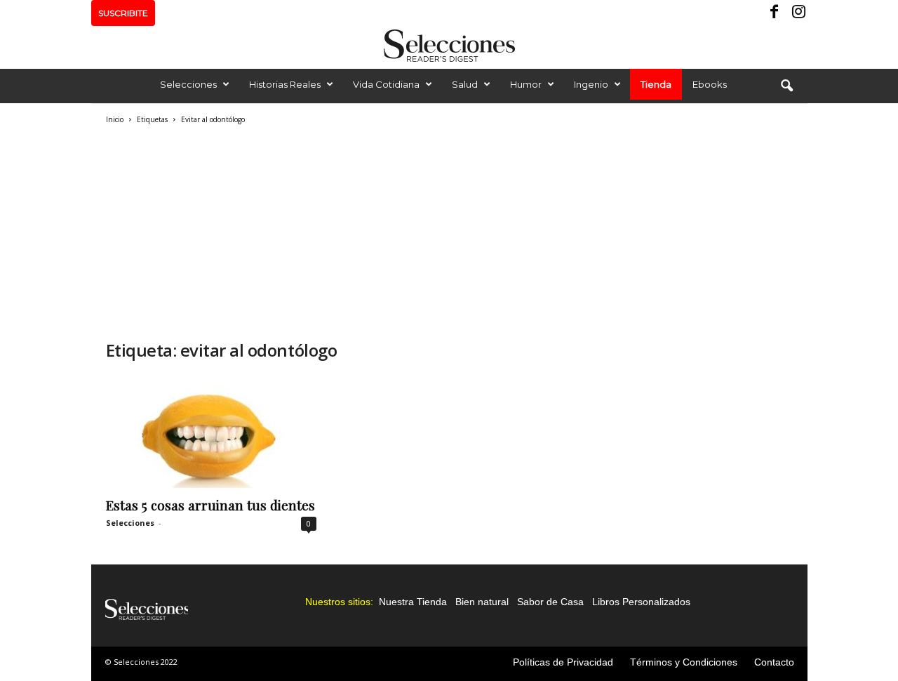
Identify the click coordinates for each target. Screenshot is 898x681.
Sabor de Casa (550, 601)
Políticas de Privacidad (563, 662)
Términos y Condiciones (683, 662)
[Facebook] (775, 13)
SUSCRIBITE (123, 13)
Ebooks (709, 84)
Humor (526, 84)
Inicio (114, 119)
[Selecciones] (449, 45)
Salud (465, 84)
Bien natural (482, 601)
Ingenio (591, 84)
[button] (786, 86)
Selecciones (188, 84)
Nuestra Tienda (413, 601)
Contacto (774, 662)
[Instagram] (797, 13)
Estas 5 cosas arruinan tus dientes (210, 505)
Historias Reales (285, 84)
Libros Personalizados (641, 601)
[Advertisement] (330, 230)
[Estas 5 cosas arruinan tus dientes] (211, 432)
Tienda (656, 84)
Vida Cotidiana (386, 84)
